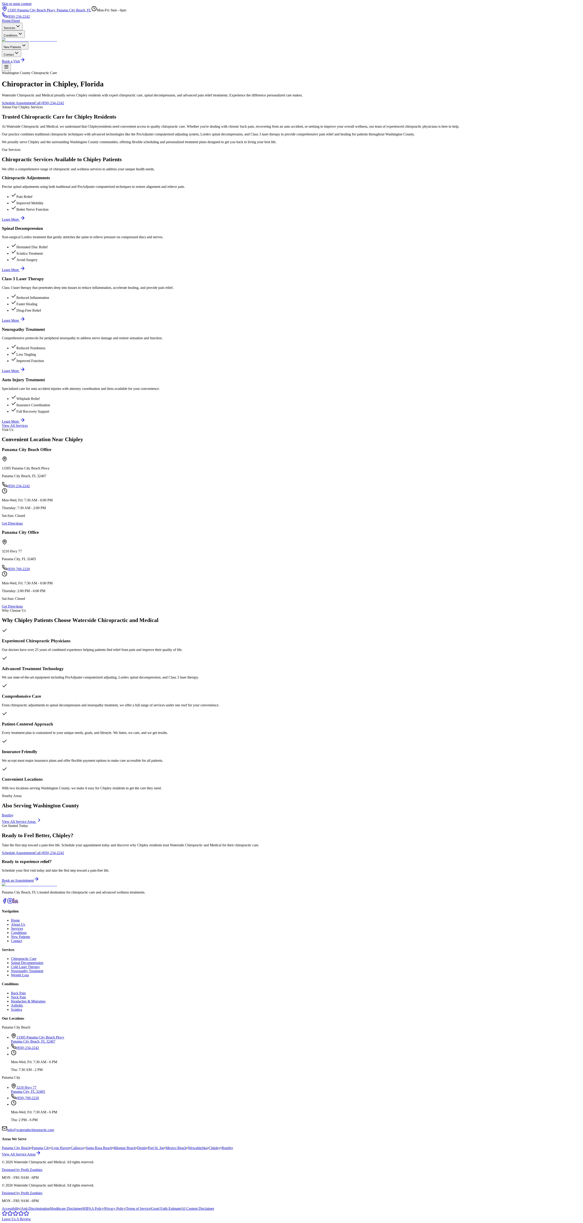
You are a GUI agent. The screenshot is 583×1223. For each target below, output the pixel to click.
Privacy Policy (115, 1208)
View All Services (15, 426)
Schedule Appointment (18, 103)
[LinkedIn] (15, 902)
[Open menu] (6, 67)
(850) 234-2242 (18, 16)
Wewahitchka (197, 1148)
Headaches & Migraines (28, 1001)
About (15, 21)
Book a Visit (11, 61)
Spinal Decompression (27, 963)
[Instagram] (10, 902)
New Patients (12, 47)
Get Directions (12, 523)
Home (6, 21)
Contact (9, 54)
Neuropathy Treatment (27, 971)
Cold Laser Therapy (25, 967)
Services (9, 28)
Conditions (11, 35)
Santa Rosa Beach (99, 1148)
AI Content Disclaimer (198, 1208)
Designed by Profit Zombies (22, 1170)
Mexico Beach (176, 1148)
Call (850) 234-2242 (49, 103)
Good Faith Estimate (166, 1208)
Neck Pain (18, 997)
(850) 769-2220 (18, 569)
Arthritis (17, 1005)
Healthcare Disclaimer (66, 1208)
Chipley (214, 1148)
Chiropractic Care (23, 959)
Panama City (41, 1148)
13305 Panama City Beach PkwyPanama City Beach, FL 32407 (37, 1039)
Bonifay (7, 815)
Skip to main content (16, 4)
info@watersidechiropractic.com (30, 1130)
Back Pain (18, 993)
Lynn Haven (60, 1148)
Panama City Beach (16, 1148)
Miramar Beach (124, 1148)
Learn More (11, 219)
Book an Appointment (18, 880)
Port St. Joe (156, 1148)
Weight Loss (20, 975)
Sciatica (16, 1009)
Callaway (77, 1148)
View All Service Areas (19, 822)
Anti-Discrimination (35, 1208)
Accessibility (11, 1208)
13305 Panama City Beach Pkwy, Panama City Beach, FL (49, 10)
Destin (141, 1148)
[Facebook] (4, 902)
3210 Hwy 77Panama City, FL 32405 (28, 1089)
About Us (18, 924)
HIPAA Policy (93, 1208)
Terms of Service (138, 1208)
